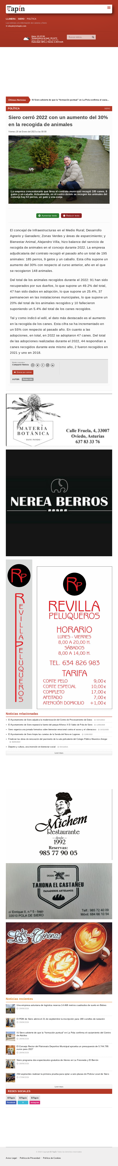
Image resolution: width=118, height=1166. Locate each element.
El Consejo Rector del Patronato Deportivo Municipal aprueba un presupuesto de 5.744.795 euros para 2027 (71, 100)
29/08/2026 (23, 1008)
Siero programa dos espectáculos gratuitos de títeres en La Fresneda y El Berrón (57, 1060)
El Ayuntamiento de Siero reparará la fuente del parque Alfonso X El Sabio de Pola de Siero (56, 725)
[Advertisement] (62, 71)
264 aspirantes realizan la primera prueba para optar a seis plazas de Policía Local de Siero (63, 1074)
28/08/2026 (23, 1039)
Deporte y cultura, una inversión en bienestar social (38, 747)
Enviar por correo (23, 372)
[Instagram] (47, 365)
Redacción (28, 379)
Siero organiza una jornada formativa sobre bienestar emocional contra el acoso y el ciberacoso (58, 729)
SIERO (21, 19)
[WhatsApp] (32, 365)
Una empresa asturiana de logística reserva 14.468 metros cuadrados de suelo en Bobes (61, 1005)
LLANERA (10, 19)
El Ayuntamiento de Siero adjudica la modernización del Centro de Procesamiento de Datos (56, 720)
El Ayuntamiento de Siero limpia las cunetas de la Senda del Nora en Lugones (50, 734)
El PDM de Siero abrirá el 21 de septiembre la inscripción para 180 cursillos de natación (61, 1019)
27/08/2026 (23, 1077)
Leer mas (59, 753)
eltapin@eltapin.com (17, 26)
